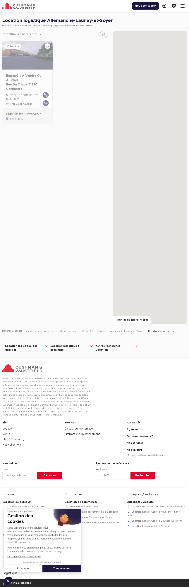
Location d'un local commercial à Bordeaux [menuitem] (93, 512)
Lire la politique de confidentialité (24, 556)
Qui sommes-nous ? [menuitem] (140, 436)
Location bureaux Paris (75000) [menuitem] (25, 507)
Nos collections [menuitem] (12, 445)
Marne (102, 331)
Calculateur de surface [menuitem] (79, 428)
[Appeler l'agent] (46, 95)
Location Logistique (66, 331)
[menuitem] (165, 6)
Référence (101, 469)
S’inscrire (50, 475)
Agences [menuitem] (132, 429)
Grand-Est (88, 331)
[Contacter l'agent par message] (46, 103)
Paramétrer (23, 568)
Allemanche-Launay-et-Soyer (127, 331)
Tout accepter (62, 568)
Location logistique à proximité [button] (64, 348)
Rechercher (143, 475)
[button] (7, 580)
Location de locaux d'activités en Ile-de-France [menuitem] (158, 507)
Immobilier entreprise (38, 331)
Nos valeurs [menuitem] (134, 450)
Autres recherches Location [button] (108, 348)
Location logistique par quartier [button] (21, 348)
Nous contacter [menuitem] (145, 6)
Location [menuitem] (7, 428)
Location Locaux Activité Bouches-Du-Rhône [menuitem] (157, 521)
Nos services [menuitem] (135, 443)
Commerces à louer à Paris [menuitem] (84, 507)
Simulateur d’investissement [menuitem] (82, 434)
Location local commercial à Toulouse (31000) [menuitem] (95, 523)
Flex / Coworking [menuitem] (13, 439)
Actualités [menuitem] (133, 422)
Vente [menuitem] (6, 434)
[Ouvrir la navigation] (182, 6)
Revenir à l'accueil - (13, 331)
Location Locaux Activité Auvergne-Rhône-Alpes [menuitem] (154, 514)
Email (5, 469)
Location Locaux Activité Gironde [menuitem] (150, 526)
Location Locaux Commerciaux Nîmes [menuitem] (90, 517)
